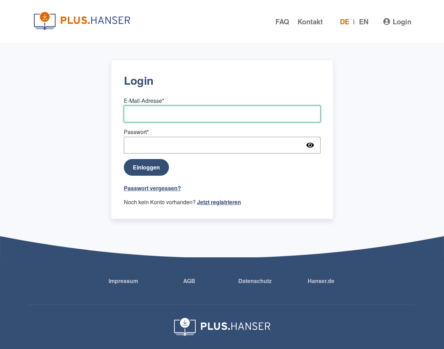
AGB (189, 281)
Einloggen (146, 167)
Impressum (123, 281)
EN (363, 21)
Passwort (135, 132)
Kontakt (310, 21)
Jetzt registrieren (219, 202)
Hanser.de (321, 281)
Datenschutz (255, 281)
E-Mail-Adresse (143, 101)
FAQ (282, 21)
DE (344, 21)
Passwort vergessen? (152, 188)
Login (402, 21)
